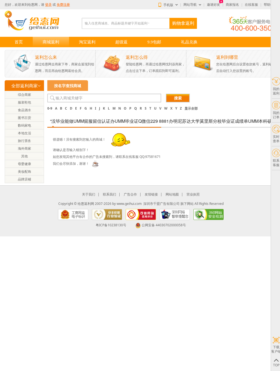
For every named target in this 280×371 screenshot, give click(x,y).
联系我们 (109, 194)
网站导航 (190, 5)
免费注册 (63, 5)
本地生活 (24, 133)
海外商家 (24, 148)
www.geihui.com (129, 203)
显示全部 (191, 108)
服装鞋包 (24, 102)
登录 (48, 5)
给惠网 (33, 5)
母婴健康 (24, 163)
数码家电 (24, 125)
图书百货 (24, 117)
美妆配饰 (24, 171)
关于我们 (88, 194)
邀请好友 (213, 5)
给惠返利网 (86, 203)
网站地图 (172, 194)
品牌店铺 (24, 179)
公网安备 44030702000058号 (164, 225)
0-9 (49, 108)
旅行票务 (24, 140)
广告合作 (130, 194)
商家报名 (232, 5)
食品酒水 (24, 110)
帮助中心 (270, 5)
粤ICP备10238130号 (111, 225)
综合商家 (24, 94)
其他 (24, 156)
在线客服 (251, 5)
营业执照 (193, 194)
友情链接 (151, 194)
